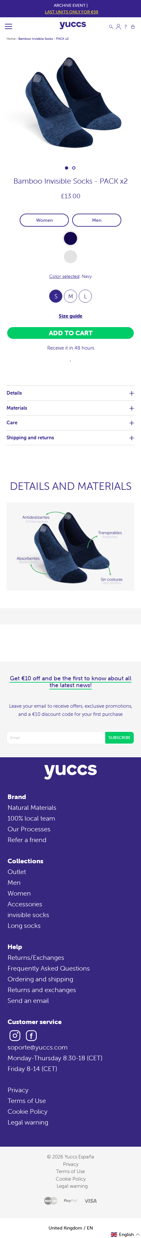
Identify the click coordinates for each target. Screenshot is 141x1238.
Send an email (28, 1000)
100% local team (31, 818)
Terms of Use (27, 1100)
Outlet (17, 872)
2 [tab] (73, 168)
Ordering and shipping (40, 979)
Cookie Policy (28, 1111)
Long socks (24, 925)
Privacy (18, 1090)
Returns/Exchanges (36, 957)
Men (96, 220)
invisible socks (28, 915)
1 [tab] (66, 168)
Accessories (25, 904)
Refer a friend (27, 840)
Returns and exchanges (42, 990)
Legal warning (28, 1122)
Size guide (70, 316)
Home (11, 39)
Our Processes (29, 829)
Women (44, 220)
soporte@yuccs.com (38, 1047)
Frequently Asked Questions (49, 968)
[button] (125, 1234)
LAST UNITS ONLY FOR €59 (71, 12)
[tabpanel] (70, 103)
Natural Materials (32, 807)
